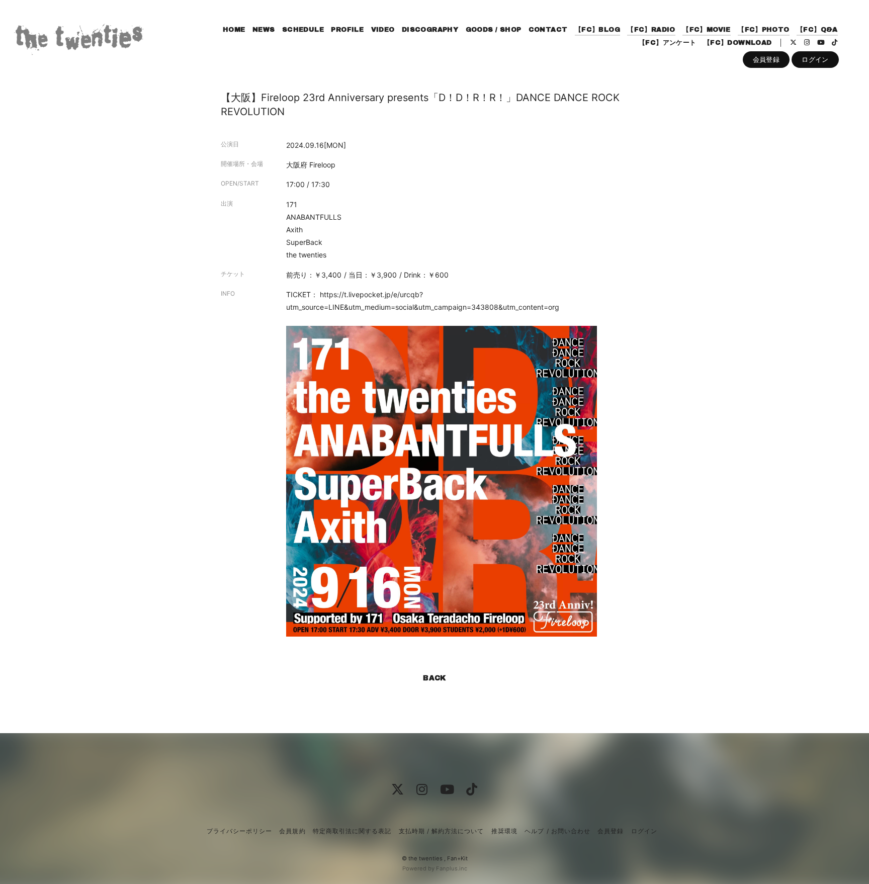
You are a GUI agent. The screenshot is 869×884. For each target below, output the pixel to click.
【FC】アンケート (668, 42)
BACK (434, 678)
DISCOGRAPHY (430, 29)
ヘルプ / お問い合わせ (557, 831)
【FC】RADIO (651, 29)
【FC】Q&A (817, 29)
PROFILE (347, 29)
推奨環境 (504, 831)
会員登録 (766, 59)
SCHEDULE (303, 29)
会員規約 (292, 831)
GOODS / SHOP (494, 29)
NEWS (263, 29)
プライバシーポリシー (239, 831)
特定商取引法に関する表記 (352, 831)
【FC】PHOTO (764, 29)
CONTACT (548, 29)
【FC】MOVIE (706, 29)
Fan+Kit (457, 858)
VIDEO (383, 29)
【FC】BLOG (597, 29)
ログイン (815, 59)
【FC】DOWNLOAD (738, 42)
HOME (234, 29)
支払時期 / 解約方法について (441, 831)
